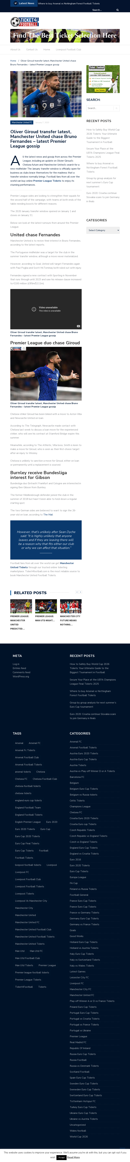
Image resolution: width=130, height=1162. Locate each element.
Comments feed (21, 672)
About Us (15, 49)
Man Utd (19, 951)
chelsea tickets (23, 793)
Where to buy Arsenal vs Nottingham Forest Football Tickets (69, 3)
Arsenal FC (35, 743)
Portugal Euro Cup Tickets (84, 1012)
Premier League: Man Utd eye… (69, 618)
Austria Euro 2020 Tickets (84, 753)
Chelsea (40, 771)
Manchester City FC (80, 989)
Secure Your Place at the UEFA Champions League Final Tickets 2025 (103, 153)
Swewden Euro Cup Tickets (85, 1089)
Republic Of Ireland (80, 1048)
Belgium (74, 783)
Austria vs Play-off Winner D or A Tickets (92, 771)
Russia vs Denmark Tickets (84, 1066)
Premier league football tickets (32, 972)
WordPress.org (21, 676)
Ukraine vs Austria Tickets (84, 1119)
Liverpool (52, 865)
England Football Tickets (28, 814)
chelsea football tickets (28, 786)
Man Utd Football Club (27, 958)
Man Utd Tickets (24, 965)
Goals (73, 930)
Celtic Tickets (77, 800)
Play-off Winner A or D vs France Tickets (92, 1001)
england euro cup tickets (28, 800)
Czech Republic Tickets (82, 830)
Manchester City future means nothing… (45, 620)
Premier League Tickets (28, 979)
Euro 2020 (51, 822)
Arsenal (19, 743)
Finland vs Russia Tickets (83, 889)
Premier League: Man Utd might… (20, 618)
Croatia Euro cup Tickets (83, 824)
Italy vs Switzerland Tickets (85, 959)
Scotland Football (79, 1071)
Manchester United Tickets (30, 943)
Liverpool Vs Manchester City (31, 900)
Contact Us (32, 49)
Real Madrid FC (78, 1042)
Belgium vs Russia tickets (83, 794)
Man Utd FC (36, 951)
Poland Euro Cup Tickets (83, 1007)
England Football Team (28, 807)
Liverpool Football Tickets (29, 886)
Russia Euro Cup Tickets (83, 1054)
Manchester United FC (22, 122)
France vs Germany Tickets (84, 912)
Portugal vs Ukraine (80, 1030)
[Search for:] (102, 10)
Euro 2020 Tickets (25, 829)
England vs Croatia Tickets (84, 853)
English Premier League (28, 822)
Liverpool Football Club (68, 49)
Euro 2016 (75, 859)
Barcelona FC (77, 777)
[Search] (117, 10)
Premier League (47, 965)
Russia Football (78, 1060)
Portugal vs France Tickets (84, 1024)
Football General (79, 895)
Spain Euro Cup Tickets (82, 1077)
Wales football (78, 1130)
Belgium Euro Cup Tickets (84, 788)
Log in (16, 664)
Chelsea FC (21, 779)
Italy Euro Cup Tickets (82, 954)
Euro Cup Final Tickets (27, 843)
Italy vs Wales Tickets (82, 965)
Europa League (78, 877)
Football (43, 850)
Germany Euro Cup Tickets (84, 918)
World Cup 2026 (79, 1136)
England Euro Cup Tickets (84, 847)
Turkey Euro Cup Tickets (83, 1107)
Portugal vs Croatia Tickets (85, 1018)
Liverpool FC (22, 872)
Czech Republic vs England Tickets (88, 836)
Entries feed (19, 668)
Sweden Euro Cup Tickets (84, 1083)
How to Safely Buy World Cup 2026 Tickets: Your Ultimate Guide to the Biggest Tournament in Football (89, 668)
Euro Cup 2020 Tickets (27, 836)
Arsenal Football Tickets (28, 764)
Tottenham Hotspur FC (83, 1101)
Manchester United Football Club (33, 929)
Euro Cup (45, 829)
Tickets (42, 986)
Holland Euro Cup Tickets (84, 942)
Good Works (76, 936)
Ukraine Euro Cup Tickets (83, 1113)
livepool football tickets (28, 865)
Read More (73, 1157)
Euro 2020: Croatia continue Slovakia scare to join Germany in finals (103, 197)
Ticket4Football (24, 986)
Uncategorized (78, 1124)
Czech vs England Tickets (83, 841)
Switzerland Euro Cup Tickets (86, 1095)
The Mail (48, 514)
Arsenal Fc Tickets (25, 750)
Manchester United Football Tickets (35, 936)
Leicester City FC (79, 977)
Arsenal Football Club (27, 757)
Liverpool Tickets (24, 893)
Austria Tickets (78, 765)
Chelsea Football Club (45, 779)
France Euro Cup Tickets (83, 900)
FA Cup (74, 883)
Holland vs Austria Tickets (84, 948)
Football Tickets (24, 857)
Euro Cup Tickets (24, 850)
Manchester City (24, 908)
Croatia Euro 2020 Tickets (84, 818)
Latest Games (77, 971)
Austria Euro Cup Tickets (83, 759)
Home (46, 49)
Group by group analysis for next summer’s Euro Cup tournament (101, 182)
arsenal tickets (23, 771)
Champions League (80, 806)
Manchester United (25, 915)
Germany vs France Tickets (84, 924)
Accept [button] (61, 1157)
